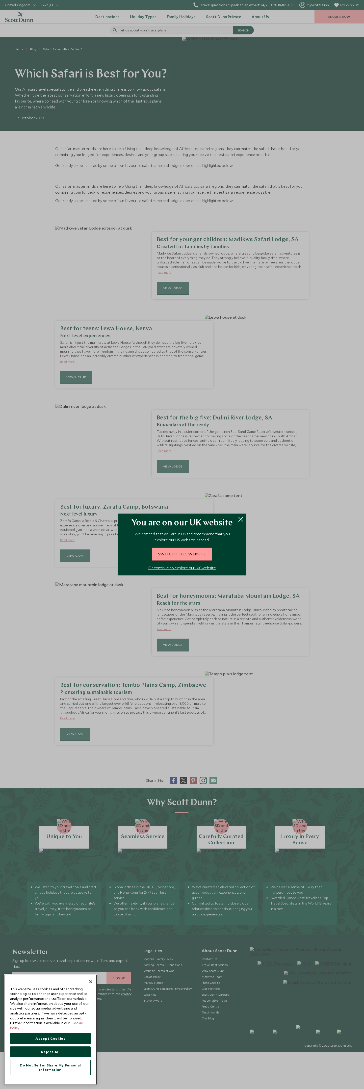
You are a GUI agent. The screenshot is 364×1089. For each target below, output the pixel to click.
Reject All (50, 1052)
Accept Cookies (50, 1038)
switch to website (182, 553)
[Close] (90, 981)
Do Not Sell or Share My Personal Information (50, 1067)
